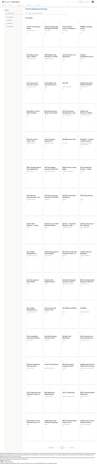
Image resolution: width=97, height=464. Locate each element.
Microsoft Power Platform (34, 457)
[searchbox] (15, 13)
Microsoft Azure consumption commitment (67, 453)
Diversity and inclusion (9, 459)
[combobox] (47, 13)
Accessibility (18, 459)
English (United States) (5, 460)
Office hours (27, 453)
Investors (2, 459)
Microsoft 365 (25, 457)
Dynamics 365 (18, 457)
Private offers (54, 453)
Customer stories (20, 453)
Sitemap (14, 463)
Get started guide (34, 453)
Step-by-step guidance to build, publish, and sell (39, 454)
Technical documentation (44, 453)
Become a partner (92, 453)
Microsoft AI (3, 457)
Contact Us (18, 463)
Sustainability (24, 459)
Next (72, 447)
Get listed (2, 454)
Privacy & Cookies (25, 463)
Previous (51, 447)
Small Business (62, 457)
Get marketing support (10, 454)
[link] (33, 33)
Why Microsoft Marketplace (6, 453)
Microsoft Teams (44, 457)
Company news (81, 457)
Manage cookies (53, 463)
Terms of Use (33, 463)
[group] (27, 32)
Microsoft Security (10, 457)
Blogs (14, 453)
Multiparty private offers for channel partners (10, 456)
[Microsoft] (6, 2)
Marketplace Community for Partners (70, 454)
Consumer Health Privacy (6, 463)
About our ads (45, 463)
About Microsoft (74, 457)
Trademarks (39, 463)
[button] (26, 13)
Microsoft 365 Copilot (54, 457)
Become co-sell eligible (56, 454)
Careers (68, 457)
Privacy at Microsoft (90, 457)
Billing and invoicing (82, 453)
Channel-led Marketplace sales (87, 454)
